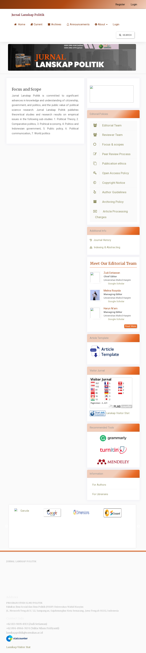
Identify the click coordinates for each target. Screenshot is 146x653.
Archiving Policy (113, 202)
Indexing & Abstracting (107, 247)
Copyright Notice (113, 182)
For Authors (99, 484)
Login (134, 4)
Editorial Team (112, 125)
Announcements (79, 24)
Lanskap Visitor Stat (117, 413)
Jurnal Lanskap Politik (28, 15)
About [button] (102, 24)
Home (21, 24)
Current (38, 24)
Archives (56, 24)
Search (127, 35)
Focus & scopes (113, 144)
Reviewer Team (112, 135)
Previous (6, 526)
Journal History (102, 240)
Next (138, 526)
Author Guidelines (114, 192)
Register (120, 4)
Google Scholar (116, 283)
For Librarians (100, 494)
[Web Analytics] (97, 413)
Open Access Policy (115, 173)
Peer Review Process (116, 154)
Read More (130, 326)
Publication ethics (114, 163)
